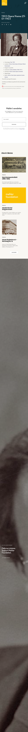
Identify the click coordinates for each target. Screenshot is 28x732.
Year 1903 (12, 62)
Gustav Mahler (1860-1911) (16, 69)
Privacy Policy (22, 129)
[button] (2, 24)
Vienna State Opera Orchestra (16, 71)
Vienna (3, 12)
